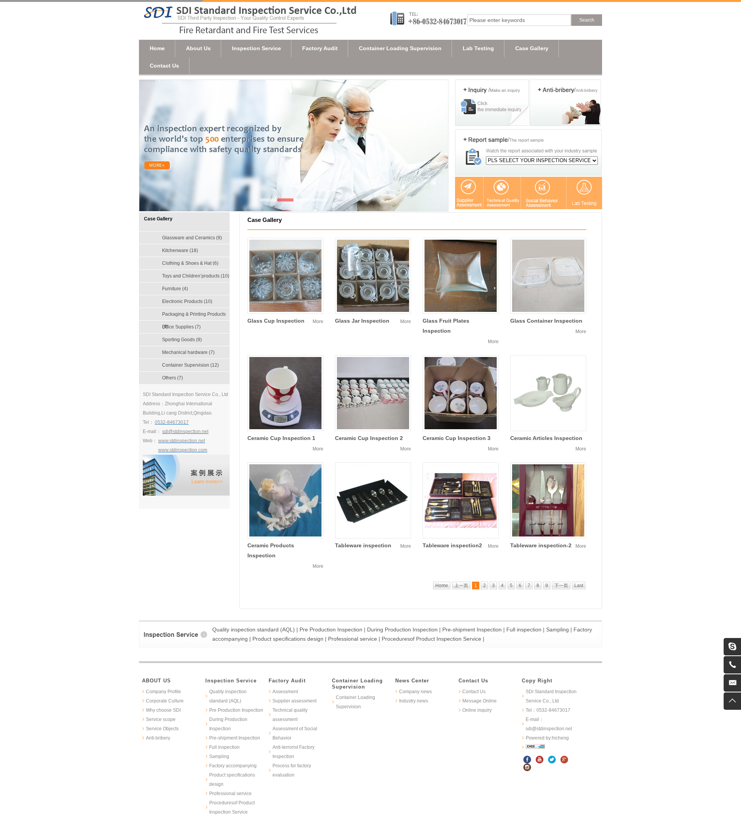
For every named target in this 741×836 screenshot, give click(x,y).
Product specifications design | (290, 639)
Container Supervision (190, 365)
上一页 (461, 585)
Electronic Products (187, 301)
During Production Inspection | (404, 629)
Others (172, 378)
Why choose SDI (163, 710)
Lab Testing (478, 48)
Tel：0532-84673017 (548, 710)
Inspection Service (256, 48)
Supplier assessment (294, 701)
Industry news (413, 701)
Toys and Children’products (195, 276)
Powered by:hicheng (547, 738)
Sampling (219, 756)
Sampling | (560, 629)
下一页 (561, 585)
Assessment (285, 691)
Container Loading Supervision (400, 48)
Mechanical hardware (188, 352)
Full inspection (224, 747)
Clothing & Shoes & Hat (190, 263)
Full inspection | (526, 629)
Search (586, 20)
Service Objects (162, 728)
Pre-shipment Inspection (234, 738)
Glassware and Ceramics (192, 237)
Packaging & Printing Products (194, 315)
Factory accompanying (233, 765)
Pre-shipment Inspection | (474, 629)
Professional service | (355, 639)
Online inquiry (477, 710)
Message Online (479, 701)
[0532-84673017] (732, 665)
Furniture (175, 288)
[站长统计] (535, 747)
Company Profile (163, 691)
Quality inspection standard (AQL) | (255, 629)
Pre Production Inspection (236, 710)
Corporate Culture (165, 701)
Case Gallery (531, 48)
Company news (415, 691)
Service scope (161, 719)
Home (157, 48)
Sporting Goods (182, 339)
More (318, 321)
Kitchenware (180, 250)
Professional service (230, 793)
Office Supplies (181, 327)
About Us (198, 48)
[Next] (440, 145)
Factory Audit (320, 48)
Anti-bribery (158, 738)
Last (578, 585)
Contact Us (164, 66)
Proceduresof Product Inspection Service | (433, 639)
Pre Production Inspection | (333, 629)
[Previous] (146, 145)
